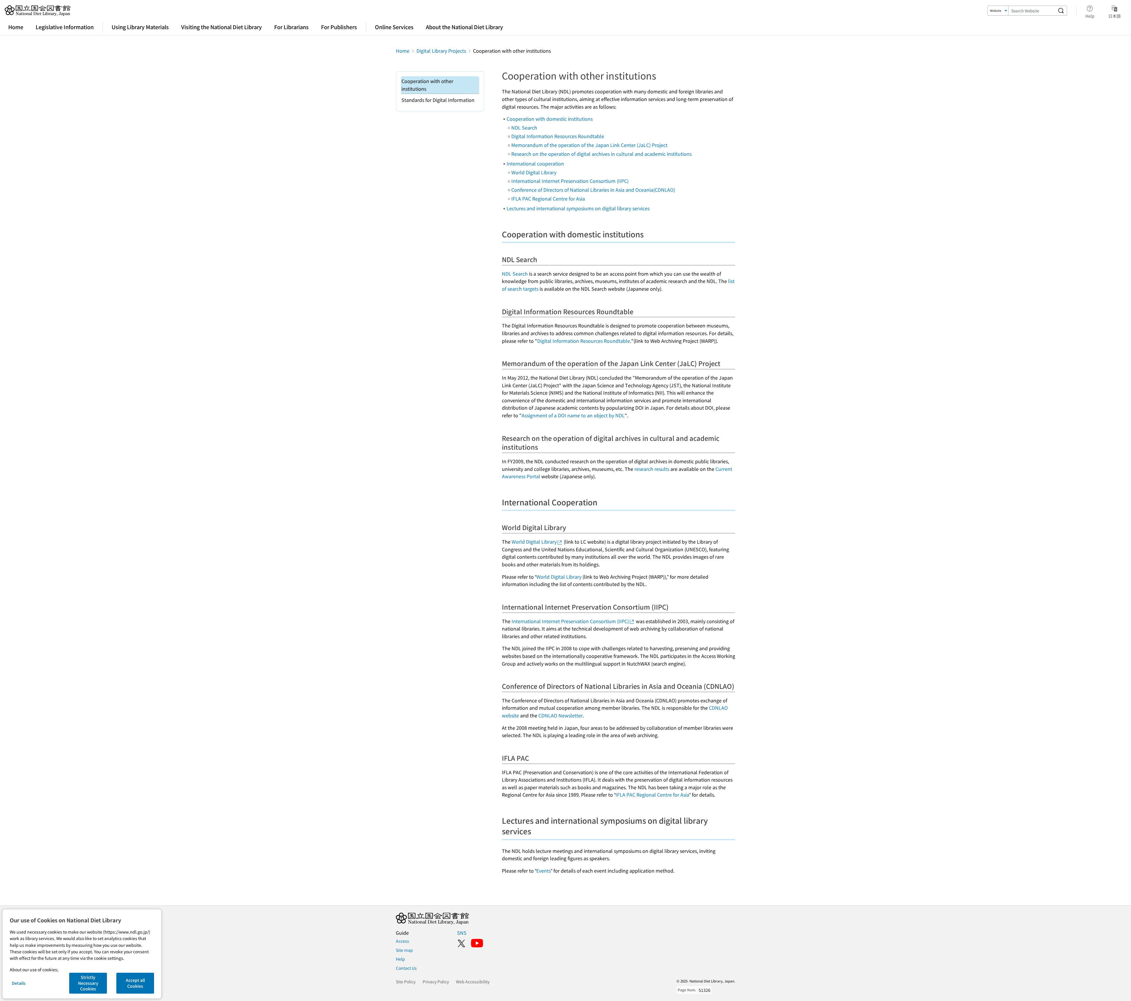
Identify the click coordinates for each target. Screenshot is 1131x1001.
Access (402, 941)
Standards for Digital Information (437, 99)
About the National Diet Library (464, 27)
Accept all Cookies (135, 983)
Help (400, 959)
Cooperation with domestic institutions (550, 118)
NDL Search (524, 127)
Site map (404, 950)
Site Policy (406, 982)
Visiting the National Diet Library (221, 27)
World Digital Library (533, 172)
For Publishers (339, 27)
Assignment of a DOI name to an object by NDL (573, 415)
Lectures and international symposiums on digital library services (578, 208)
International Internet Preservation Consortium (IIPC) (570, 180)
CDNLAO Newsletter (560, 715)
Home (15, 27)
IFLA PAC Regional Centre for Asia (548, 198)
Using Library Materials (140, 27)
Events (543, 870)
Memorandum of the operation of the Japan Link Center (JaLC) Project (589, 144)
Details (19, 983)
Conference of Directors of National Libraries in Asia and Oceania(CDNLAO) (593, 189)
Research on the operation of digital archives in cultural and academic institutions (601, 153)
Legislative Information (65, 27)
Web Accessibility (473, 982)
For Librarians (291, 27)
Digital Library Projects (441, 50)
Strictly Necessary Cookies (88, 983)
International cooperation (535, 163)
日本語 (1114, 16)
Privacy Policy (436, 982)
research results (651, 468)
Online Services (394, 27)
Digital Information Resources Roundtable (557, 136)
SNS (462, 932)
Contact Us (406, 968)
